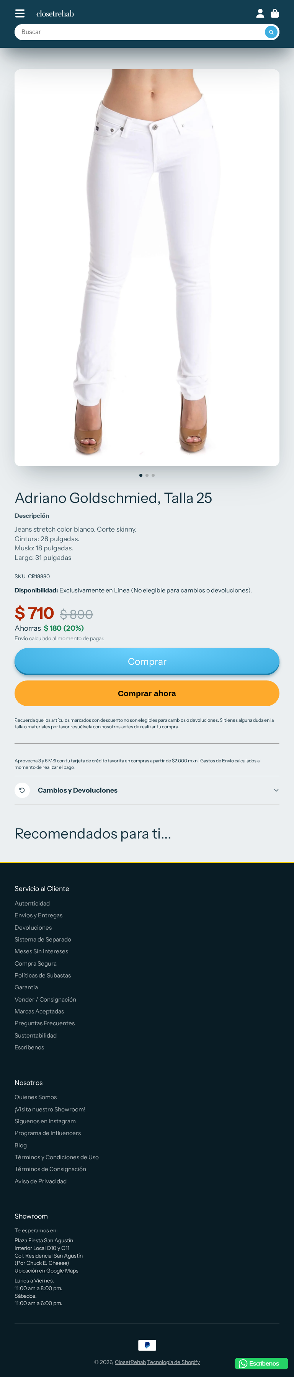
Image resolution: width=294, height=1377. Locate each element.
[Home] (55, 13)
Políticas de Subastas (43, 975)
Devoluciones (33, 927)
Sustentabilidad (36, 1035)
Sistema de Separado (43, 939)
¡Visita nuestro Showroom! (50, 1109)
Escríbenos (29, 1047)
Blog (21, 1145)
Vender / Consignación (45, 999)
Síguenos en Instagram (45, 1121)
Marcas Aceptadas (39, 1011)
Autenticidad (32, 903)
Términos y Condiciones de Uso (57, 1157)
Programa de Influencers (48, 1133)
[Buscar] (271, 32)
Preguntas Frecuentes (45, 1023)
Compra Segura (36, 963)
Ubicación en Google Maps (46, 1270)
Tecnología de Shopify (173, 1362)
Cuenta (260, 13)
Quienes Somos (36, 1097)
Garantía (26, 987)
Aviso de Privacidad (41, 1181)
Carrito (274, 13)
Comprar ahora (147, 693)
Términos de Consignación (50, 1169)
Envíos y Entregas (38, 915)
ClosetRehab (130, 1362)
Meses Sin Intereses (41, 951)
